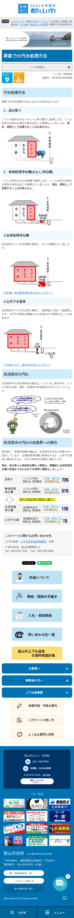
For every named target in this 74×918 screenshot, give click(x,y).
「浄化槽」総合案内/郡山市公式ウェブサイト (27, 292)
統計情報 (46, 775)
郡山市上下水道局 (39, 24)
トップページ (17, 21)
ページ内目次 (37, 67)
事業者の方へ (34, 680)
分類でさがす (32, 21)
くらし (44, 21)
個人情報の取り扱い (24, 888)
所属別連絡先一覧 (23, 873)
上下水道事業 (34, 692)
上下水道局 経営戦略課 (33, 541)
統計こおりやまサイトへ (37, 781)
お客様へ (34, 668)
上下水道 (24, 24)
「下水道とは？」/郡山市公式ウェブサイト (26, 364)
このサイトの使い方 (24, 881)
